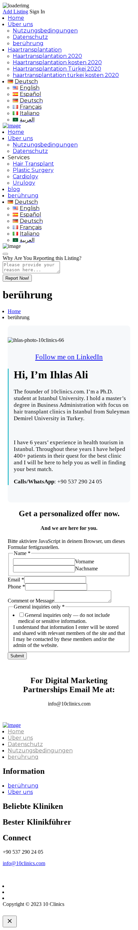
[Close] (5, 254)
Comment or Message (31, 600)
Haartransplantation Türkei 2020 (57, 69)
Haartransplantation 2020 (47, 56)
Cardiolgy (25, 176)
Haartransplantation (35, 49)
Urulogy (24, 183)
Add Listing (15, 11)
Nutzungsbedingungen (45, 30)
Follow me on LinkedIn (69, 357)
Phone (16, 586)
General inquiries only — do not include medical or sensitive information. (64, 618)
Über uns (20, 24)
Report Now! (17, 278)
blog (14, 189)
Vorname (84, 561)
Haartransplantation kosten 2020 (57, 62)
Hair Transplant (33, 164)
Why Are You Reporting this (42, 258)
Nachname (86, 568)
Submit (17, 655)
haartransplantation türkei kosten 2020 (66, 75)
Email (16, 579)
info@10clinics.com (24, 863)
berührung (28, 43)
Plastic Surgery (33, 170)
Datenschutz (30, 37)
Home (16, 18)
